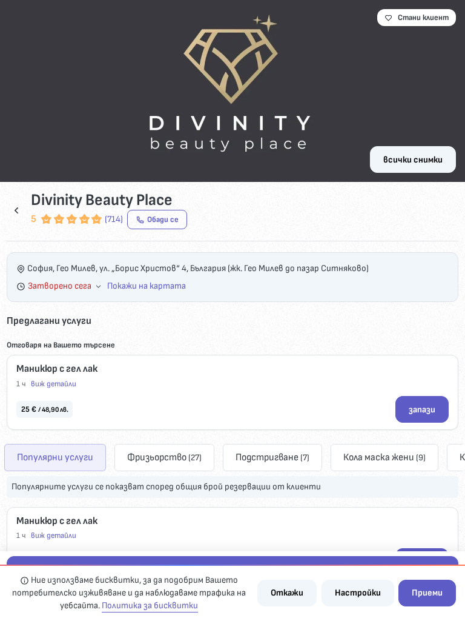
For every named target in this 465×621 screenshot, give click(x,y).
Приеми (427, 593)
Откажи (287, 593)
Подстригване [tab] (272, 457)
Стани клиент (423, 17)
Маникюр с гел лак (56, 369)
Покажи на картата (146, 286)
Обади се (163, 219)
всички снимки (413, 160)
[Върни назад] (16, 210)
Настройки (358, 593)
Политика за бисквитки (150, 605)
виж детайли (53, 384)
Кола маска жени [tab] (384, 457)
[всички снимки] (232, 91)
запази (422, 409)
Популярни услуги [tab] (55, 457)
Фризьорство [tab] (164, 457)
